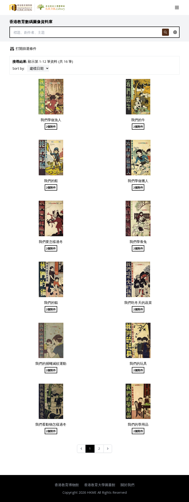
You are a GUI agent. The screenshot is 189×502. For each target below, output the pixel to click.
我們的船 (51, 180)
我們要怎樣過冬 (51, 241)
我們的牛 (138, 119)
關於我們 (127, 484)
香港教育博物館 (67, 484)
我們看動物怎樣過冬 (50, 424)
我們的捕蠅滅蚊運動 (50, 363)
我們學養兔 (138, 241)
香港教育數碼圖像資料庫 (31, 21)
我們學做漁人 (51, 119)
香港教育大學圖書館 (99, 484)
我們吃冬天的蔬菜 (138, 302)
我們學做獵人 (138, 180)
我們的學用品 (138, 424)
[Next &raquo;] (107, 449)
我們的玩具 (138, 363)
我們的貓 (51, 302)
